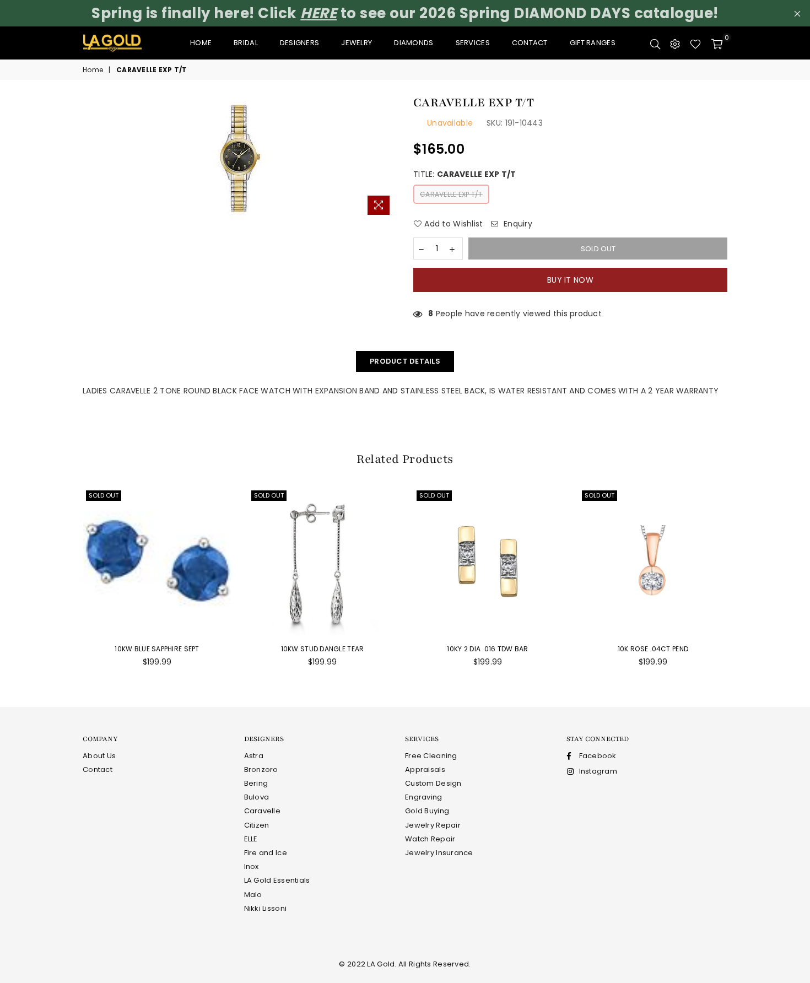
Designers (300, 42)
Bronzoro (261, 769)
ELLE (251, 839)
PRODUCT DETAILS (405, 361)
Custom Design (433, 783)
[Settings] (675, 43)
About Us (99, 755)
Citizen (256, 825)
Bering (256, 783)
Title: (464, 174)
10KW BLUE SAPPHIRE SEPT (157, 648)
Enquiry (516, 224)
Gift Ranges (592, 42)
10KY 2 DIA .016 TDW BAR (487, 648)
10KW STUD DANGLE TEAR (322, 648)
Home (201, 42)
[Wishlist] (695, 43)
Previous (57, 582)
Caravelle (262, 811)
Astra (253, 755)
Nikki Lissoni (265, 908)
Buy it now (570, 279)
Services (473, 42)
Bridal (246, 42)
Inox (251, 866)
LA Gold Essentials (277, 880)
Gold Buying (427, 811)
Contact (530, 42)
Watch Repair (430, 839)
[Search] (655, 43)
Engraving (423, 797)
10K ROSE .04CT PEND (653, 648)
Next (752, 582)
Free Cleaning (431, 755)
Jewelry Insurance (439, 852)
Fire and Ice (265, 852)
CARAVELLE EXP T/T (451, 194)
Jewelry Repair (433, 825)
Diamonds (413, 42)
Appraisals (425, 769)
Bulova (256, 797)
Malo (253, 894)
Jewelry (356, 42)
